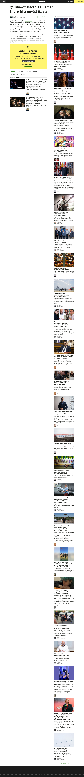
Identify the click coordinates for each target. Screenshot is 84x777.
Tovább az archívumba (64, 763)
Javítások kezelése (37, 769)
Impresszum (29, 769)
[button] (13, 71)
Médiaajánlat (54, 769)
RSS (58, 769)
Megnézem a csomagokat (28, 61)
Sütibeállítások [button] (63, 769)
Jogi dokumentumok (46, 769)
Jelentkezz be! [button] (28, 66)
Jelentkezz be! (80, 1)
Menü (4, 1)
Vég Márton (14, 16)
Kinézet (71, 1)
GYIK (18, 769)
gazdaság (14, 17)
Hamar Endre (28, 21)
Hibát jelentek (23, 769)
